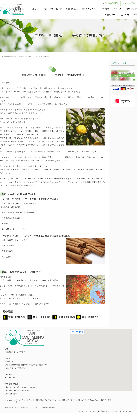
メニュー (34, 9)
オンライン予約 (129, 3)
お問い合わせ (131, 9)
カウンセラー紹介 (119, 63)
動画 (135, 15)
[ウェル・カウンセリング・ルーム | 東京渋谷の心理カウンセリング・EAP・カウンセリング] (12, 9)
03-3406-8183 (10, 378)
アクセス (117, 9)
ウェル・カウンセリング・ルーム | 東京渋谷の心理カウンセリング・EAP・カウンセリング (104, 411)
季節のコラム (111, 15)
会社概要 (105, 9)
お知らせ (125, 15)
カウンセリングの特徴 (52, 9)
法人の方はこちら (89, 9)
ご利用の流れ (71, 9)
